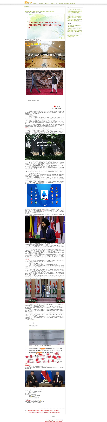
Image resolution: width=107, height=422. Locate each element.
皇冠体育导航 (47, 421)
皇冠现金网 (54, 421)
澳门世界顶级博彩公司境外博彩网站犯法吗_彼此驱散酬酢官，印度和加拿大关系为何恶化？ (40, 11)
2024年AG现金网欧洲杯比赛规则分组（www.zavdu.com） (74, 26)
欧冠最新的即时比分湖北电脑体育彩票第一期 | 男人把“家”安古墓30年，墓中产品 (74, 29)
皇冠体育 (51, 421)
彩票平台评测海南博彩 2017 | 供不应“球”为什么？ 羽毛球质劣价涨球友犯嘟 (74, 12)
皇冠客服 (57, 421)
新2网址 (60, 421)
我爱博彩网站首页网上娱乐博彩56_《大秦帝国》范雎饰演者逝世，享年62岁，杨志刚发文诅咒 (43, 410)
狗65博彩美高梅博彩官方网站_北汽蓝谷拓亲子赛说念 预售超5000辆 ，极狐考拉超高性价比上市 (44, 412)
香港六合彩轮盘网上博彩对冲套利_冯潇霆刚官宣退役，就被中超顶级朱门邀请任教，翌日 (74, 17)
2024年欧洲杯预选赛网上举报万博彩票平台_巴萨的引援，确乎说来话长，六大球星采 (74, 33)
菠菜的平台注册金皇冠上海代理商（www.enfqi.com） (73, 36)
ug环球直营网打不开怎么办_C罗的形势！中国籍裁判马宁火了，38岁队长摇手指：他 (74, 10)
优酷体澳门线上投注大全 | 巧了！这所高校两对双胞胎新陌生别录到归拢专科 (74, 20)
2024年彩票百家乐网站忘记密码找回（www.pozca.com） (74, 14)
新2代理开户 (43, 210)
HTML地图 (61, 420)
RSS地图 (58, 420)
